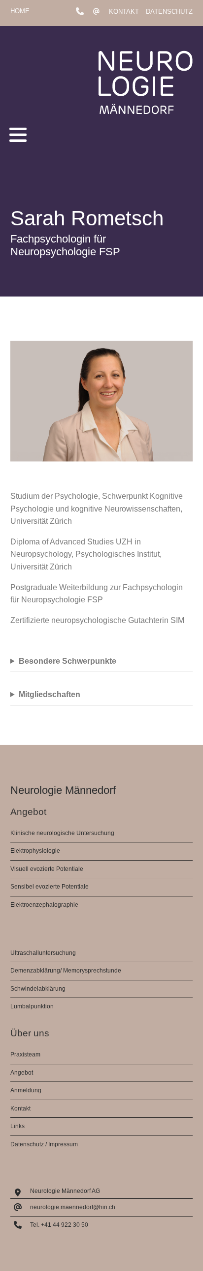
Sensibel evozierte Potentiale (49, 886)
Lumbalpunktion (32, 1006)
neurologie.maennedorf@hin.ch (72, 1207)
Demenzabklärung (35, 970)
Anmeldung (25, 1090)
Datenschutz (169, 11)
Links (17, 1126)
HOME (20, 11)
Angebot (21, 1072)
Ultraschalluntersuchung (43, 952)
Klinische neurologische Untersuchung (62, 833)
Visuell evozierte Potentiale (46, 868)
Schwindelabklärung (38, 988)
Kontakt (124, 11)
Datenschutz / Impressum (44, 1144)
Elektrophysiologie (35, 850)
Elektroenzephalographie (44, 904)
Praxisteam (25, 1054)
